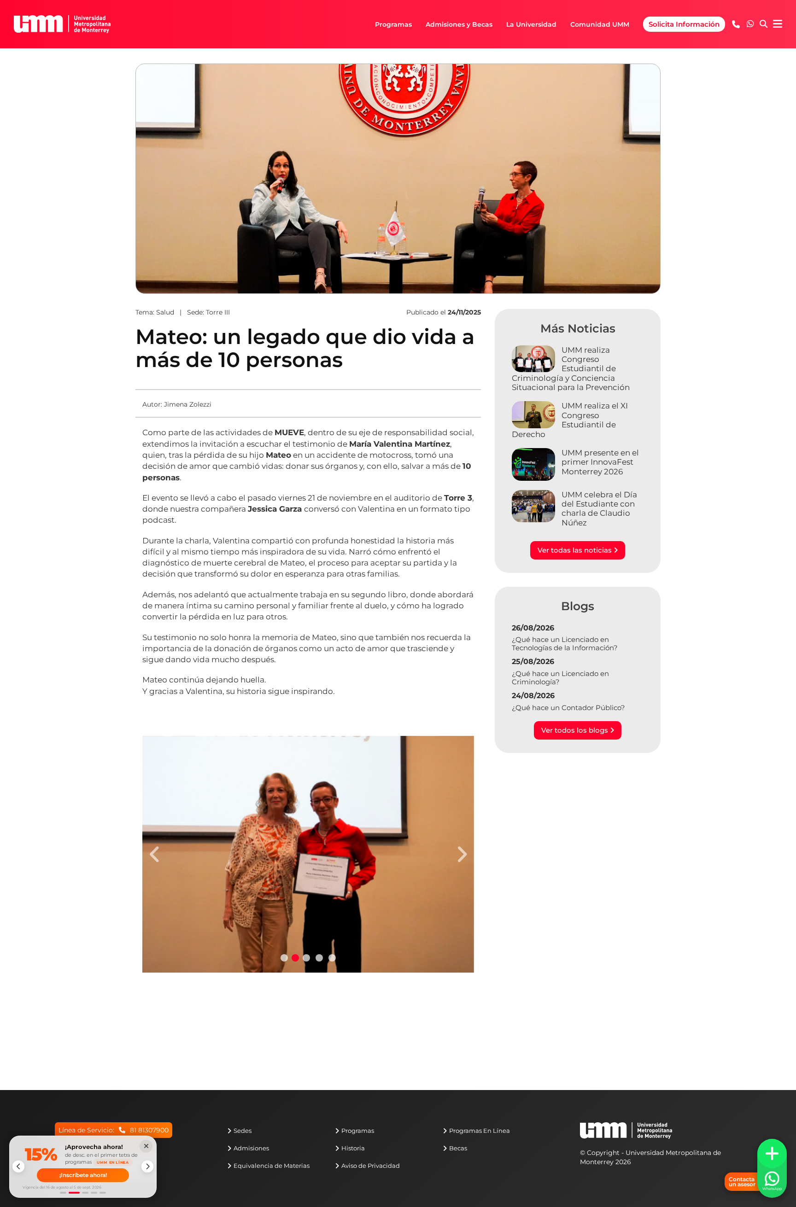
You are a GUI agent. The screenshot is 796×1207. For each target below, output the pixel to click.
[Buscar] (763, 24)
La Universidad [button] (531, 24)
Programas (357, 1130)
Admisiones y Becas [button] (459, 24)
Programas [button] (393, 24)
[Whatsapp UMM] (750, 24)
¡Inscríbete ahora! (83, 1175)
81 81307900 (149, 1130)
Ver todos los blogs (575, 730)
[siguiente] (147, 1166)
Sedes (243, 1130)
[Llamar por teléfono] (736, 24)
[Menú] (777, 24)
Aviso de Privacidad (370, 1165)
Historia (353, 1148)
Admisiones (251, 1148)
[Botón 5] (103, 1193)
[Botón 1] (63, 1193)
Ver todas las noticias (576, 550)
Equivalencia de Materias (272, 1165)
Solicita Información (684, 24)
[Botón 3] (85, 1193)
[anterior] (18, 1166)
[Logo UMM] (62, 24)
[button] (750, 24)
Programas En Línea (479, 1130)
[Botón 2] (74, 1193)
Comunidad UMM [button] (599, 24)
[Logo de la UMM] (626, 1135)
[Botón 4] (94, 1193)
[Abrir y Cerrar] (772, 1153)
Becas (458, 1148)
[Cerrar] (146, 1146)
